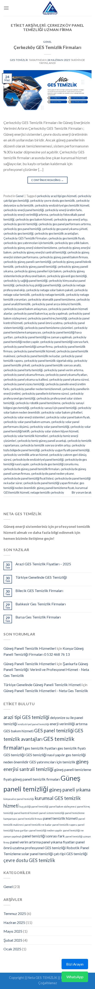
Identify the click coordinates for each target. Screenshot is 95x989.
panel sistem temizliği (51, 812)
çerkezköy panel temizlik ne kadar (38, 356)
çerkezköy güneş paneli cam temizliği (27, 262)
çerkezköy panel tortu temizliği (23, 370)
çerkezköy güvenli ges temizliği (67, 276)
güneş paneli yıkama (69, 789)
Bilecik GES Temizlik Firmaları (39, 590)
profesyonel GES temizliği (45, 847)
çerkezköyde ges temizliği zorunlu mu (54, 464)
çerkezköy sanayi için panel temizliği (53, 408)
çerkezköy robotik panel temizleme (37, 403)
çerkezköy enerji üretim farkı (63, 210)
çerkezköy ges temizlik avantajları (56, 233)
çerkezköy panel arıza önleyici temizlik (56, 304)
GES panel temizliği (54, 730)
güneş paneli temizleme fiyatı (55, 488)
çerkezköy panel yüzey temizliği (23, 384)
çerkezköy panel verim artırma (63, 370)
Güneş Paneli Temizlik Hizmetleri (29, 648)
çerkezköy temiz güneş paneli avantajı (41, 441)
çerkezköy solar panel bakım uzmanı (26, 422)
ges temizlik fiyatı (72, 748)
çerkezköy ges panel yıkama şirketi (64, 229)
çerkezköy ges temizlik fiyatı (66, 238)
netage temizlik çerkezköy (47, 492)
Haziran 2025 (14, 922)
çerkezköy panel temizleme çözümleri (48, 328)
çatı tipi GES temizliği (70, 853)
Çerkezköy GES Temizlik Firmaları (47, 47)
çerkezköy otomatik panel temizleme (51, 299)
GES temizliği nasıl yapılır (45, 755)
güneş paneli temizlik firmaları (36, 779)
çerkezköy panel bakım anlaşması (25, 309)
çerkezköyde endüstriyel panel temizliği (38, 459)
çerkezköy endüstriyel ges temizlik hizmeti (62, 205)
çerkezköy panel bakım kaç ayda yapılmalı (40, 313)
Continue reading (47, 180)
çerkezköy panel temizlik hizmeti (34, 351)
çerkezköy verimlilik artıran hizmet (25, 455)
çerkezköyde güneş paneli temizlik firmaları (31, 469)
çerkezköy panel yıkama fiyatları (66, 375)
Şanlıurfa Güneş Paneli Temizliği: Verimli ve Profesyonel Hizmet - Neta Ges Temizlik (46, 669)
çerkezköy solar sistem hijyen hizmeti (54, 431)
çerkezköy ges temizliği (18, 233)
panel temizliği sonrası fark (43, 836)
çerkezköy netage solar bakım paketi (49, 290)
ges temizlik (19, 59)
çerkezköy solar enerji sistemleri (24, 417)
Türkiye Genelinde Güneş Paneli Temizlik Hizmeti (42, 684)
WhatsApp (74, 977)
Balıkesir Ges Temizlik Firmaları (40, 604)
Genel (47, 41)
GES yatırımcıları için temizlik (52, 762)
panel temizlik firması (30, 818)
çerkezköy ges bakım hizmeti (34, 219)
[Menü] (6, 8)
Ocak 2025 (12, 949)
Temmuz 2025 (14, 913)
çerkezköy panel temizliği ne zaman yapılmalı (43, 337)
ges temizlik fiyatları (41, 748)
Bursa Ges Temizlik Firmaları (38, 617)
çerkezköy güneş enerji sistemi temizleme (30, 248)
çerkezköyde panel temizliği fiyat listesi (28, 478)
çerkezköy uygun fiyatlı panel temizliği (65, 450)
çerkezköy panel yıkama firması (23, 375)
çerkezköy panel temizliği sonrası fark (64, 342)
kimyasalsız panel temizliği (18, 798)
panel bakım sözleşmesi (62, 806)
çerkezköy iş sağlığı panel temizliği (25, 280)
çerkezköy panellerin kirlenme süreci (45, 393)
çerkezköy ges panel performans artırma (65, 224)
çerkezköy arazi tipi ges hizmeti (57, 196)
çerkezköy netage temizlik (48, 294)
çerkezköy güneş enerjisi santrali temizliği (39, 252)
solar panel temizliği (37, 853)
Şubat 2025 (12, 940)
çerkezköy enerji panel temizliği (23, 210)
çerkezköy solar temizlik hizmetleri (25, 436)
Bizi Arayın (74, 964)
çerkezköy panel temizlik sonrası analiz (56, 365)
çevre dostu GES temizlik (29, 860)
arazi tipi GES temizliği (26, 717)
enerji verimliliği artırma (68, 724)
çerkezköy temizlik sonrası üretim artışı (45, 445)
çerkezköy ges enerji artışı (70, 219)
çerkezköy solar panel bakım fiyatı (68, 417)
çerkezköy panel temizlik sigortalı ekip (48, 360)
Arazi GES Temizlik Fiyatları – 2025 (43, 564)
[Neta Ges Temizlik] (50, 8)
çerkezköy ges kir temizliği (20, 224)
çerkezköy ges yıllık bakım (71, 243)
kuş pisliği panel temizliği (33, 806)
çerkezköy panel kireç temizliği (47, 318)
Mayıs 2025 (12, 931)
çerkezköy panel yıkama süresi (69, 379)
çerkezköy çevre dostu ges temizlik (52, 200)
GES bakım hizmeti (18, 731)
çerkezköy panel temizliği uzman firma (28, 346)
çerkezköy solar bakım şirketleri (61, 412)
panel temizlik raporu (64, 824)
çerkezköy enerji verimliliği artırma (25, 214)
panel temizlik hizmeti (60, 818)
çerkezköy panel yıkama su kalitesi (25, 379)
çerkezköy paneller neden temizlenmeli (36, 389)
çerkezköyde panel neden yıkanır (52, 473)
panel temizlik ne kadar (38, 824)
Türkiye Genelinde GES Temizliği (41, 577)
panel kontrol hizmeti (26, 812)
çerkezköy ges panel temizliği (22, 229)
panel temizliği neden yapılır (45, 830)
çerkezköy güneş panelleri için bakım (38, 271)
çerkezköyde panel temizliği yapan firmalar (50, 483)
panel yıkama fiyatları (58, 842)
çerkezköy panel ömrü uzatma (43, 323)
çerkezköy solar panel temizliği (49, 426)
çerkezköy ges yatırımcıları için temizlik (28, 243)
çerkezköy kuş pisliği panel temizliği (38, 285)
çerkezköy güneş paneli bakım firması (63, 257)
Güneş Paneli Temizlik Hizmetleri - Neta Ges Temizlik (45, 690)
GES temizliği (14, 755)
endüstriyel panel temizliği (33, 724)
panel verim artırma (25, 842)
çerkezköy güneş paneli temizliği (35, 266)
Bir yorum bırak (82, 492)
